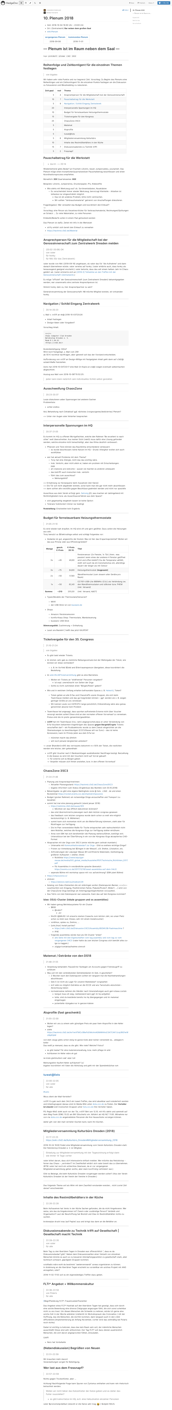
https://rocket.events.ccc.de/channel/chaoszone (80, 794)
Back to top (136, 20)
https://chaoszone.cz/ (57, 876)
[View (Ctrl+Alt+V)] (21, 3)
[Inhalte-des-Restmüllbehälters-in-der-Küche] (42, 1197)
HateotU (109, 690)
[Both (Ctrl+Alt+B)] (26, 3)
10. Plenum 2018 (139, 10)
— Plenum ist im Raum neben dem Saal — (143, 13)
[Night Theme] (35, 3)
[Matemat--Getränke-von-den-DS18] (42, 955)
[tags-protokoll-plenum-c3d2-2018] (42, 56)
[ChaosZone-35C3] (42, 770)
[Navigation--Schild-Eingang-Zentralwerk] (42, 303)
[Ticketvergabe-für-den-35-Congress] (42, 639)
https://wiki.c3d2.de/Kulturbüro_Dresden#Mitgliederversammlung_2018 (82, 1140)
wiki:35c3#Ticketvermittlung (63, 675)
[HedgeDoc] (9, 3)
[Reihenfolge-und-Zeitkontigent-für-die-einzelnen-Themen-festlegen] (42, 64)
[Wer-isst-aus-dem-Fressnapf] (42, 1367)
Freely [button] (126, 10)
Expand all (136, 17)
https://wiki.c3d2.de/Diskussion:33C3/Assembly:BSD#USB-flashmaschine (88, 928)
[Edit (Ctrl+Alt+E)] (30, 3)
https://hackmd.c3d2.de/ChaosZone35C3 (93, 784)
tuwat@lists (51, 1074)
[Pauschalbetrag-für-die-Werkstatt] (42, 157)
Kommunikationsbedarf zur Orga (80, 845)
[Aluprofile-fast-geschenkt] (42, 1012)
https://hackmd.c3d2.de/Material (62, 230)
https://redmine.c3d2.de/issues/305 (67, 806)
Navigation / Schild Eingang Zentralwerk (82, 103)
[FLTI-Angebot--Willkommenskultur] (42, 1283)
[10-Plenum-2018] (42, 18)
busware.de (76, 605)
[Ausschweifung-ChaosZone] (42, 388)
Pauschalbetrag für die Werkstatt (79, 99)
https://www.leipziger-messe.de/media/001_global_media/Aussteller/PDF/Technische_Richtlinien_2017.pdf (91, 860)
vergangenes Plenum (55, 37)
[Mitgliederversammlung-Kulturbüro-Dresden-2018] (42, 1130)
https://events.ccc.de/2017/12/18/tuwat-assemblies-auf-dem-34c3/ (86, 869)
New (132, 3)
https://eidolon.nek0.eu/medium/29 (67, 882)
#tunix (46, 1092)
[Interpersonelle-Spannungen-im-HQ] (42, 425)
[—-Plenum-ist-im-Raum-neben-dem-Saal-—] (42, 48)
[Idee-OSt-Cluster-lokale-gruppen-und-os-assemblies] (42, 899)
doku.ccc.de (98, 1104)
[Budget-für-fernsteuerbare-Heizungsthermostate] (42, 517)
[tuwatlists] (42, 1074)
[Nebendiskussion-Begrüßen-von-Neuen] (42, 1347)
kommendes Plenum (78, 37)
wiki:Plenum (52, 31)
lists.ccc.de (88, 1107)
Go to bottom (137, 23)
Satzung (85, 493)
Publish (142, 3)
